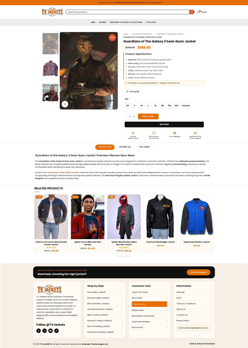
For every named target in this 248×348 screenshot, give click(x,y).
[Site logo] (52, 12)
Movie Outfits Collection (142, 34)
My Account (137, 327)
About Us (180, 309)
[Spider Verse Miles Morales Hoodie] (87, 216)
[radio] (127, 105)
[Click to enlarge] (65, 104)
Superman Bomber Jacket (197, 242)
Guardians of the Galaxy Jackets (63, 172)
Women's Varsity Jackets (99, 320)
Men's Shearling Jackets (98, 326)
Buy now (164, 124)
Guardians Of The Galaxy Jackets (170, 34)
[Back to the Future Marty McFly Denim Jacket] (51, 216)
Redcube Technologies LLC (95, 344)
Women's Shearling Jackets (100, 332)
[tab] (105, 147)
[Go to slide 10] (118, 256)
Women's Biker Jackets (98, 297)
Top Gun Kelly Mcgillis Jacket (160, 242)
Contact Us (182, 314)
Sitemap (180, 292)
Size (126, 99)
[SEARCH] (192, 12)
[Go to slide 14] (129, 256)
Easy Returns (139, 304)
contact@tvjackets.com (196, 327)
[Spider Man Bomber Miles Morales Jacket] (124, 216)
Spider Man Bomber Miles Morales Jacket (124, 243)
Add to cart (148, 116)
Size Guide (137, 297)
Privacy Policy (182, 320)
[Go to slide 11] (121, 256)
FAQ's (179, 297)
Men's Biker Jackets (96, 292)
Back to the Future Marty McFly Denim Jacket (51, 243)
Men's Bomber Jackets (98, 303)
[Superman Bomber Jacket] (196, 216)
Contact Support (198, 272)
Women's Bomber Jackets (100, 309)
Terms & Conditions (186, 303)
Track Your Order (140, 292)
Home (125, 34)
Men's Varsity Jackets (97, 314)
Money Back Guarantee (143, 316)
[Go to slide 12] (124, 256)
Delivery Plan (138, 310)
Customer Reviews (141, 321)
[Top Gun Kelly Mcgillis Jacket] (160, 216)
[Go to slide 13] (126, 256)
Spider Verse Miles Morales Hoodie (87, 243)
